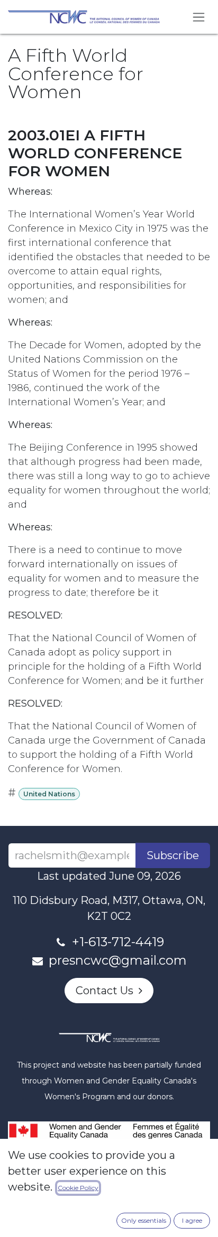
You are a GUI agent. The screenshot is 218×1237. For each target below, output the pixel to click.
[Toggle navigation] (198, 16)
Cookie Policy (78, 1188)
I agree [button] (192, 1220)
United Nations (49, 794)
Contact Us (107, 990)
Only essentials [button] (143, 1220)
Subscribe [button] (173, 855)
